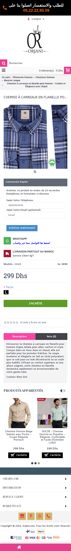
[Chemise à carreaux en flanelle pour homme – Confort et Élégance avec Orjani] (35, 137)
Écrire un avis (38, 322)
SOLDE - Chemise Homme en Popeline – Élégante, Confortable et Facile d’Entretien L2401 (52, 437)
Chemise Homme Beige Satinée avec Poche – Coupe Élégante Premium (18, 435)
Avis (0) (51, 336)
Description (19, 336)
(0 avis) (24, 322)
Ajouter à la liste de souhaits (27, 315)
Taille (9, 287)
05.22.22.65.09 (36, 10)
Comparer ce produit (45, 315)
